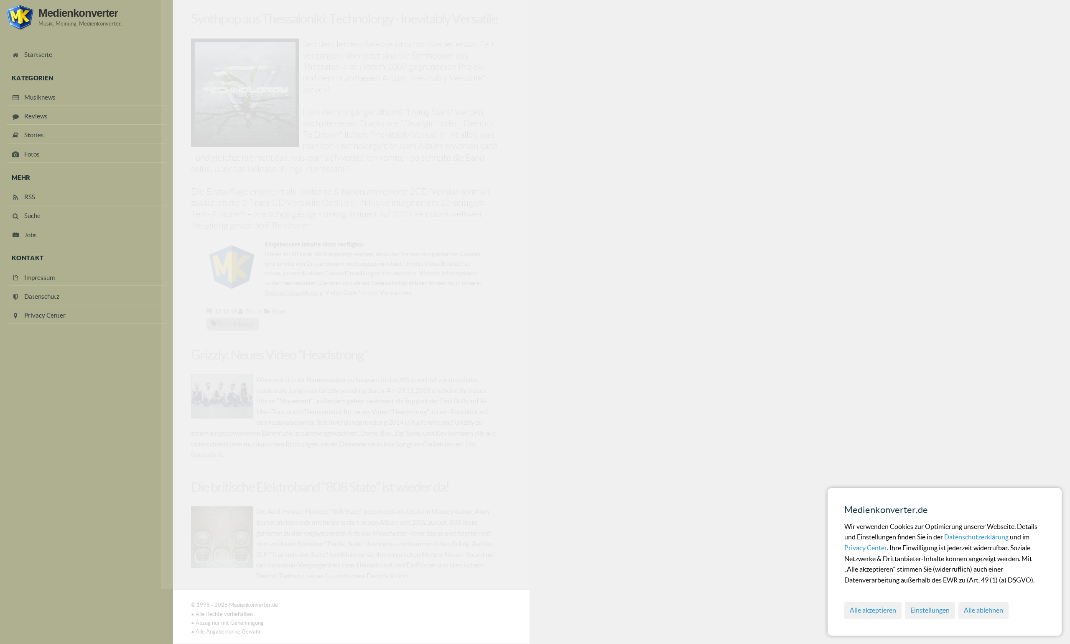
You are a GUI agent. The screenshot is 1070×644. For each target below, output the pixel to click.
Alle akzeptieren (873, 610)
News (279, 311)
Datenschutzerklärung (977, 537)
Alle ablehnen (983, 610)
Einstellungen (930, 610)
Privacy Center (865, 548)
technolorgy (236, 323)
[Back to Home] (20, 17)
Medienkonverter (78, 13)
